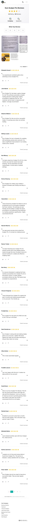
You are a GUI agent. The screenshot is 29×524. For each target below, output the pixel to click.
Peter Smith (4, 469)
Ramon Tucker (5, 244)
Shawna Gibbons (6, 113)
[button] (23, 2)
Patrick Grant (5, 411)
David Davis (4, 386)
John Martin (4, 88)
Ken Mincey (4, 155)
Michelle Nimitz (5, 431)
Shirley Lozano (5, 133)
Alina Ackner (4, 351)
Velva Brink (4, 199)
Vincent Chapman (6, 290)
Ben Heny (4, 267)
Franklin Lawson (5, 367)
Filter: (23, 66)
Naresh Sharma (5, 225)
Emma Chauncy (5, 179)
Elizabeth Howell (6, 70)
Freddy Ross (4, 311)
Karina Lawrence (6, 449)
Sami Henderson (6, 329)
